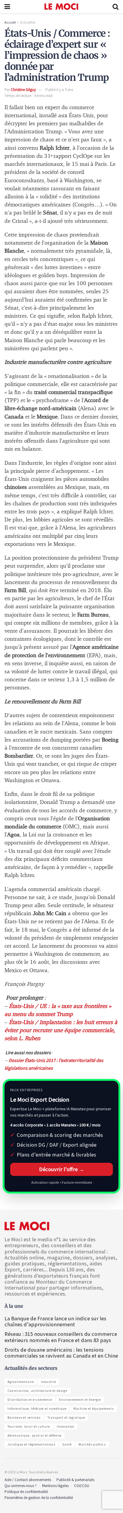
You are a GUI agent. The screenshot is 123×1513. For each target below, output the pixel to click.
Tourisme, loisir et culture (28, 1426)
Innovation (65, 1426)
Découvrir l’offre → (61, 1169)
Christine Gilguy (23, 89)
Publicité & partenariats (75, 1479)
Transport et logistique (66, 1417)
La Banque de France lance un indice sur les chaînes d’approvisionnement (55, 1321)
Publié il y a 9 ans (59, 89)
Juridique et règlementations (31, 1444)
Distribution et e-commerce (29, 1400)
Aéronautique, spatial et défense (34, 1435)
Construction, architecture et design (37, 1391)
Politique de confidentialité (26, 1491)
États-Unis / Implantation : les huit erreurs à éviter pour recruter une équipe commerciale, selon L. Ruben (60, 1030)
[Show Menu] (7, 6)
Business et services (24, 1417)
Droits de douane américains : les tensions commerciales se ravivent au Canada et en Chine (61, 1352)
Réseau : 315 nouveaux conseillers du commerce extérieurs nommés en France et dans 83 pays (60, 1336)
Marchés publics (92, 1444)
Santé (67, 1444)
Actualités (28, 22)
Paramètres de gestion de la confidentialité (38, 1497)
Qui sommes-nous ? (20, 1485)
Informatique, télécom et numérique (37, 1409)
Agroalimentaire (20, 1382)
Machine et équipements (93, 1409)
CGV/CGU (81, 1485)
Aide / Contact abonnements (27, 1479)
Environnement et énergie (80, 1400)
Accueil (10, 22)
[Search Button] (116, 6)
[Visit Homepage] (61, 6)
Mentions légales (55, 1485)
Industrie (48, 1382)
